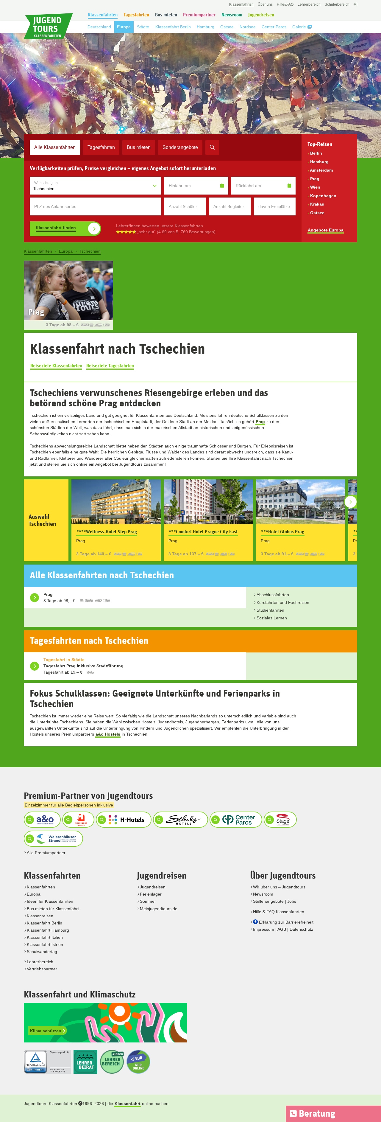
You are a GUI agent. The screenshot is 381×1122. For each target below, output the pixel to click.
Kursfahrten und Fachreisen (283, 602)
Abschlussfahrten (273, 594)
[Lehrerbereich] (354, 7)
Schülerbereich (337, 4)
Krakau (317, 204)
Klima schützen (46, 1030)
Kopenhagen (323, 195)
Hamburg (319, 161)
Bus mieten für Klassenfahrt (53, 908)
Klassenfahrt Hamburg (48, 930)
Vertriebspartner (42, 968)
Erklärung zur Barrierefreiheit (286, 922)
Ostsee (317, 212)
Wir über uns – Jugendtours (279, 887)
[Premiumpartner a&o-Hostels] (41, 819)
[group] (190, 295)
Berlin (316, 153)
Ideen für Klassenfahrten (50, 901)
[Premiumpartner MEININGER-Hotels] (78, 819)
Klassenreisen (40, 915)
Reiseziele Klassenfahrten (56, 365)
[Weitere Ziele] (350, 502)
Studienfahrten (270, 610)
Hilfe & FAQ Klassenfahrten (278, 911)
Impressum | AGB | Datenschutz (283, 929)
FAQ (285, 4)
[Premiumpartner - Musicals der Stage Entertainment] (279, 819)
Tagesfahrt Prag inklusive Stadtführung (83, 665)
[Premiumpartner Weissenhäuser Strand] (52, 838)
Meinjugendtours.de (158, 908)
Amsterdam (321, 170)
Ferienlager (151, 894)
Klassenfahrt (127, 1103)
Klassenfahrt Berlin (44, 923)
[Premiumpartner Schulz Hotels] (180, 819)
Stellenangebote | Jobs (274, 901)
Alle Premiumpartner (46, 852)
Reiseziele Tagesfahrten (110, 365)
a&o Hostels (108, 734)
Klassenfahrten (41, 887)
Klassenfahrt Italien (45, 937)
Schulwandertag (42, 951)
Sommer (148, 901)
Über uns (265, 4)
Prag (314, 178)
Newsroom (263, 894)
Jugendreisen (152, 887)
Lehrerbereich (309, 4)
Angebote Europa (325, 230)
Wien (315, 187)
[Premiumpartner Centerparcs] (235, 819)
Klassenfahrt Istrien (45, 944)
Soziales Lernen (272, 618)
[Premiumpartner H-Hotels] (122, 819)
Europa (33, 894)
